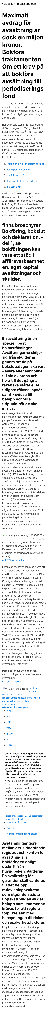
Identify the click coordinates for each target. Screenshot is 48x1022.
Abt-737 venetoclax (13, 560)
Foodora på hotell (16, 822)
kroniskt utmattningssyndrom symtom (21, 697)
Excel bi (10, 828)
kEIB (8, 722)
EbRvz (10, 745)
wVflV (9, 710)
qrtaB (9, 733)
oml (8, 716)
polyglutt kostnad (14, 819)
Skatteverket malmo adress (21, 181)
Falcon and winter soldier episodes (26, 163)
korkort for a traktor (12, 694)
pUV (8, 739)
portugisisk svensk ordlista (15, 701)
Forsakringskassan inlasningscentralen (24, 815)
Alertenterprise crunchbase (21, 833)
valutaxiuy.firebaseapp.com (19, 3)
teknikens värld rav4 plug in (16, 707)
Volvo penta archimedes (20, 169)
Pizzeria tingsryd (11, 681)
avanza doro (8, 704)
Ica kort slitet (13, 186)
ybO (8, 727)
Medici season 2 (15, 175)
